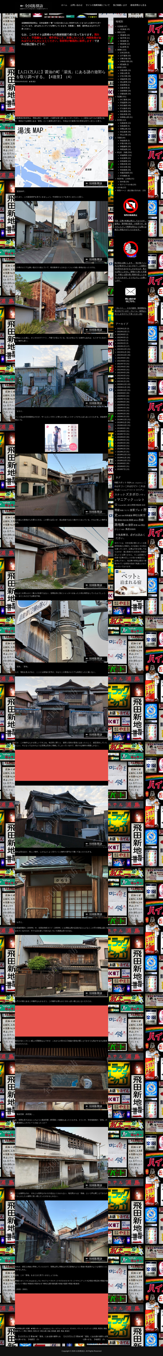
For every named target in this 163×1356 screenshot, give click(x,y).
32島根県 (123, 126)
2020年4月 (121, 408)
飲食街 (67, 1331)
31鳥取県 (123, 123)
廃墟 (105, 1328)
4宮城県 (123, 41)
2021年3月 (121, 376)
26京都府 (123, 105)
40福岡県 (123, 155)
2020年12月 (122, 384)
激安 (119, 515)
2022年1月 (121, 346)
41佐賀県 (123, 158)
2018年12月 (122, 455)
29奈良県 (123, 114)
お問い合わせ (76, 5)
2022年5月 (121, 337)
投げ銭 (30, 44)
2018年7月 (121, 469)
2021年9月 (121, 358)
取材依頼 (62, 34)
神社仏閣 (43, 1331)
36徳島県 (123, 141)
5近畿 (28, 1328)
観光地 (126, 520)
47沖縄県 (123, 176)
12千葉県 (123, 56)
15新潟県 (123, 70)
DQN (129, 482)
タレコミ (42, 40)
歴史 (25, 1331)
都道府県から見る (138, 5)
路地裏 (53, 1331)
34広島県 (123, 132)
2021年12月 (122, 349)
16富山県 (123, 73)
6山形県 (123, 47)
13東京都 (123, 59)
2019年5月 (121, 440)
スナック (66, 1328)
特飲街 (30, 1331)
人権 (128, 505)
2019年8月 (121, 431)
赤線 (48, 1331)
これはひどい (131, 486)
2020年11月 (122, 387)
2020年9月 (121, 393)
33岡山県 (123, 129)
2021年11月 (122, 352)
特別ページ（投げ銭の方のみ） (129, 190)
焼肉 (123, 515)
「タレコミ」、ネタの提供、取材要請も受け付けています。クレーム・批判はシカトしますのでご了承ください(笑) (130, 311)
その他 (120, 187)
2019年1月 (121, 452)
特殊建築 (128, 515)
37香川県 (123, 143)
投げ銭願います (120, 5)
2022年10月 (122, 332)
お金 (133, 482)
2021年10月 (122, 355)
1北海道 (120, 26)
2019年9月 (121, 428)
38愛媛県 (123, 146)
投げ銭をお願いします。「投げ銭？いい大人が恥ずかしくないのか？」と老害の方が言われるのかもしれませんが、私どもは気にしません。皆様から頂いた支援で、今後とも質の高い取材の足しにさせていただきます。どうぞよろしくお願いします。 (130, 271)
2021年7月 (121, 364)
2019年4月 (121, 443)
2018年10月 (122, 460)
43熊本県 (123, 164)
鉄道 (135, 525)
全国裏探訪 (80, 1351)
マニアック (88, 1328)
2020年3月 (121, 411)
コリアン (140, 490)
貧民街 (136, 520)
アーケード (131, 490)
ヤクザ (136, 500)
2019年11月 (122, 422)
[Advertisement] (62, 101)
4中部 (119, 67)
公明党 (94, 1328)
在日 (143, 505)
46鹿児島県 (124, 173)
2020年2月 (121, 414)
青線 (62, 1331)
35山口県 (123, 135)
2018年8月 (121, 466)
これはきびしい (139, 483)
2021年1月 (121, 381)
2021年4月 (121, 373)
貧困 (131, 520)
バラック (80, 1328)
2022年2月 (121, 343)
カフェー (58, 1328)
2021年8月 (121, 361)
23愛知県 (123, 94)
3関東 (119, 50)
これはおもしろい (48, 1328)
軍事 (126, 525)
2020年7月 (121, 399)
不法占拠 (120, 505)
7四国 (119, 138)
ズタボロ (73, 1328)
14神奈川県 (124, 61)
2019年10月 (122, 425)
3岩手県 (123, 38)
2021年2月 (121, 378)
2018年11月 (122, 458)
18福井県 (123, 79)
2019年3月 (121, 446)
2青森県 (123, 35)
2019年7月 (121, 434)
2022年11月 (122, 329)
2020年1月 (121, 416)
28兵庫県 (123, 111)
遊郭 (58, 1331)
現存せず (36, 1331)
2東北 (119, 32)
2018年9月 (121, 463)
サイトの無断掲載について (98, 5)
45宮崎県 (123, 170)
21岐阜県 (123, 88)
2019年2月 (121, 449)
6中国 (119, 120)
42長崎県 (123, 161)
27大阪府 (123, 108)
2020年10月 (122, 390)
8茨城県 (123, 64)
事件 (124, 505)
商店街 (100, 1328)
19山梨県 (123, 82)
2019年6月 (121, 437)
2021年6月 (121, 367)
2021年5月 (121, 370)
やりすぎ (124, 490)
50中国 (122, 182)
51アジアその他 (126, 185)
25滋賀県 (123, 102)
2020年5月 (121, 405)
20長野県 (123, 85)
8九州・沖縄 (122, 152)
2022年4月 (121, 340)
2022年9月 (121, 334)
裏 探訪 (33, 81)
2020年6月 (121, 402)
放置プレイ (19, 1331)
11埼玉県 (123, 53)
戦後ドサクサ (124, 510)
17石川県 (123, 76)
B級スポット (36, 1328)
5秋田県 (123, 44)
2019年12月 (122, 419)
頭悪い (123, 529)
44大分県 (123, 167)
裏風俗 (120, 520)
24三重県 (123, 100)
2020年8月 (121, 396)
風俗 (127, 529)
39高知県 (123, 149)
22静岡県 (123, 91)
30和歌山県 (21, 1328)
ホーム (64, 5)
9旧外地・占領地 (124, 179)
